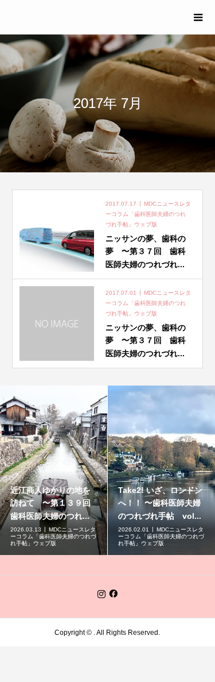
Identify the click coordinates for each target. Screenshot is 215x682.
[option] (54, 470)
